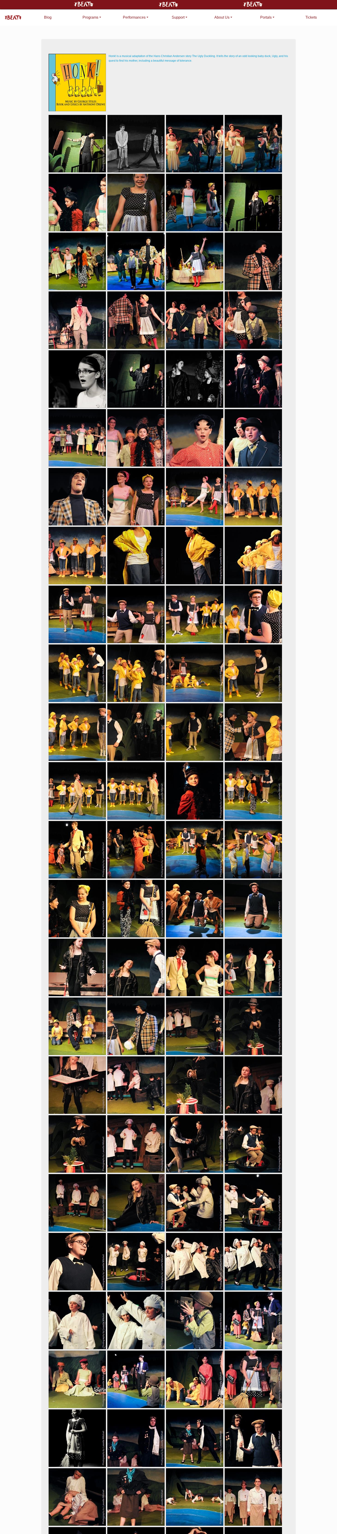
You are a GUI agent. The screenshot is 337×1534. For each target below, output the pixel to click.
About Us (221, 17)
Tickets (311, 17)
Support (178, 17)
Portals (266, 17)
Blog (48, 17)
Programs (90, 17)
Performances (134, 17)
